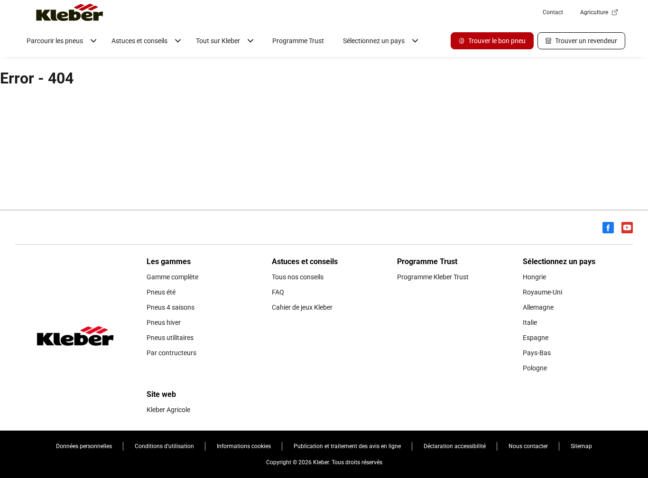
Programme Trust (298, 41)
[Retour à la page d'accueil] (70, 12)
